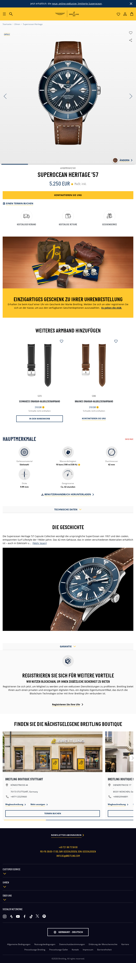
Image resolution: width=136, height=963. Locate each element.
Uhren (17, 24)
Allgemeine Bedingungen (18, 944)
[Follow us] (5, 916)
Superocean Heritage (33, 24)
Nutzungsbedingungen (44, 944)
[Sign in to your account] (125, 14)
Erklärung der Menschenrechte (103, 944)
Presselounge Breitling (34, 950)
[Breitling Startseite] (68, 13)
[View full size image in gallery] (68, 93)
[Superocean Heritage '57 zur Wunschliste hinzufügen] (128, 33)
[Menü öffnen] (4, 14)
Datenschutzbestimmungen (72, 944)
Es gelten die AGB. (111, 307)
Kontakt (75, 950)
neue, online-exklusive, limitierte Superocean (77, 3)
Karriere (125, 944)
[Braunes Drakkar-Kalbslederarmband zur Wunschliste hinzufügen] (115, 341)
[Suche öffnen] (11, 14)
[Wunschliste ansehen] (118, 14)
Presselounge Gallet (58, 950)
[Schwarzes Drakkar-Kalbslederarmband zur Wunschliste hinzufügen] (60, 341)
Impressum (88, 950)
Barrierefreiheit (104, 950)
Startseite (7, 24)
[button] (132, 14)
